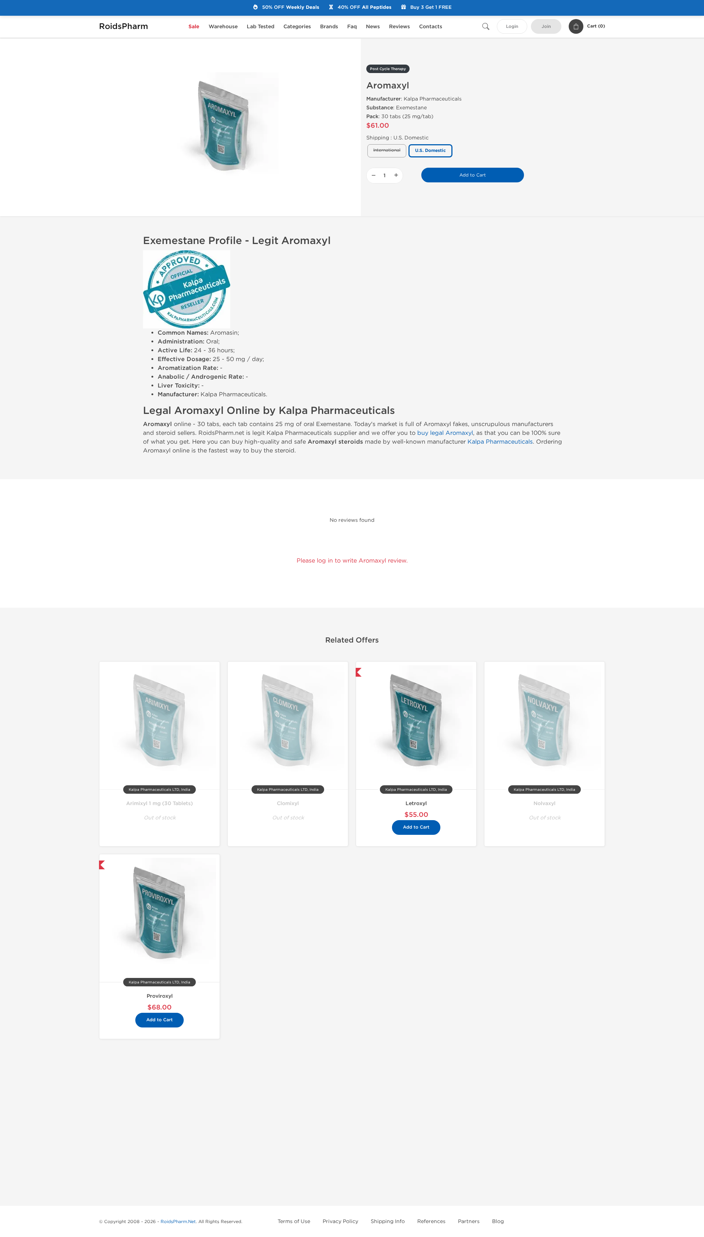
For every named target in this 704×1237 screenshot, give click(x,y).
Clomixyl (288, 803)
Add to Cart (472, 175)
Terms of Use (294, 1221)
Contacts (430, 26)
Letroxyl (416, 803)
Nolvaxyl (545, 803)
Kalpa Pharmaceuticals (500, 441)
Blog (498, 1221)
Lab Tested (260, 26)
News (373, 26)
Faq (352, 26)
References (431, 1221)
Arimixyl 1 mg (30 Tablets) (159, 803)
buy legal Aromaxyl (445, 432)
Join (546, 26)
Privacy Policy (340, 1221)
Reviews (399, 26)
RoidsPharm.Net (178, 1221)
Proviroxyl (160, 996)
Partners (469, 1221)
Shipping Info (388, 1221)
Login (512, 26)
